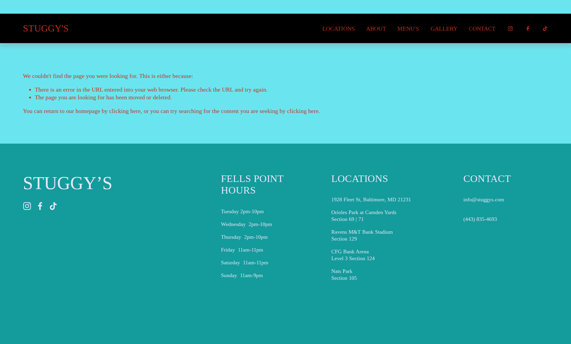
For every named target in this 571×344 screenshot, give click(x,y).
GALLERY (444, 28)
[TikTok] (545, 29)
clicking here (125, 111)
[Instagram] (510, 29)
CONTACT (482, 28)
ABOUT (376, 28)
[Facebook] (528, 29)
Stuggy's (46, 28)
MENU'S (408, 28)
